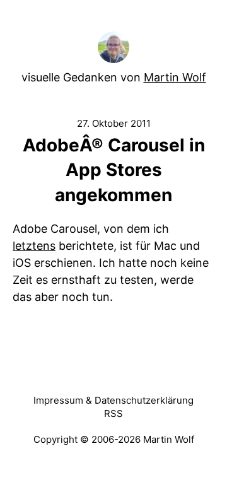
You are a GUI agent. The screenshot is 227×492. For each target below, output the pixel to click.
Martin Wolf (175, 77)
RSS (113, 413)
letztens (34, 245)
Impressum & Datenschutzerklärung (113, 400)
